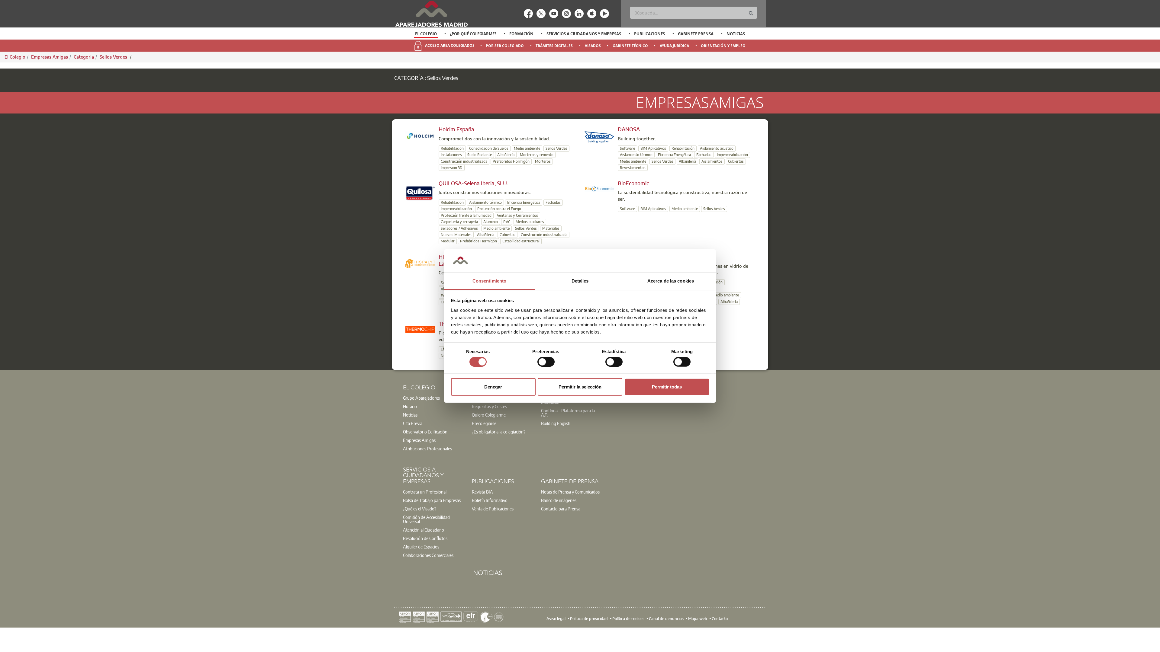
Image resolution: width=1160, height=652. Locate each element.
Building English (555, 423)
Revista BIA (482, 491)
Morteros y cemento (536, 154)
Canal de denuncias (666, 618)
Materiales (550, 228)
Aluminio (490, 221)
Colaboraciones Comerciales (428, 555)
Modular (448, 241)
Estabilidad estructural (521, 241)
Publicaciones (649, 34)
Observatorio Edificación (425, 431)
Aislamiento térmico (636, 154)
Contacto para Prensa (560, 508)
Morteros (543, 161)
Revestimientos (633, 167)
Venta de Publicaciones (493, 508)
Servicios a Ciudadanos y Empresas (583, 34)
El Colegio (426, 34)
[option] (426, 34)
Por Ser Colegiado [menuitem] (505, 45)
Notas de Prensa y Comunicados (570, 491)
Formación (521, 34)
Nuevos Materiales (456, 234)
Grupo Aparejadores (421, 398)
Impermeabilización (732, 154)
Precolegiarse (484, 423)
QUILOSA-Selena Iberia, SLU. (473, 183)
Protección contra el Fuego (499, 208)
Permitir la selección (580, 386)
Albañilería (505, 154)
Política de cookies (628, 618)
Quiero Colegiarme (489, 414)
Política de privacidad (589, 618)
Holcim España (456, 129)
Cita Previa (412, 423)
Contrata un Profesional (424, 491)
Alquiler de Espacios (421, 546)
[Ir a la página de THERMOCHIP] (420, 328)
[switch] (546, 361)
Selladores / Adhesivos (459, 228)
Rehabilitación (452, 148)
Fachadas (703, 154)
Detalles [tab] (580, 280)
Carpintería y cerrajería (459, 221)
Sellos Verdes (114, 56)
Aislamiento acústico (716, 148)
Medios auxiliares (530, 221)
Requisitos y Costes (489, 406)
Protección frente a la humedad (466, 215)
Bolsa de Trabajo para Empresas (432, 500)
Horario (410, 406)
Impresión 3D (451, 167)
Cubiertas (736, 161)
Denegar (493, 386)
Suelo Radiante (479, 154)
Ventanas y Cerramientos (517, 215)
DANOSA (629, 129)
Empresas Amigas (49, 56)
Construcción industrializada (464, 161)
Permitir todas (667, 386)
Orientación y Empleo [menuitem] (723, 45)
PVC (506, 221)
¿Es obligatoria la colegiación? (498, 431)
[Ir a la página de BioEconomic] (599, 188)
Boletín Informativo (489, 500)
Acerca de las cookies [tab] (670, 280)
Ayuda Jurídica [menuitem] (674, 45)
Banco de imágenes (558, 500)
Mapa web (697, 618)
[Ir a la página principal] (431, 13)
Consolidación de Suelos (488, 148)
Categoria (84, 56)
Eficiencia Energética (674, 154)
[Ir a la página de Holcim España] (420, 135)
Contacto (720, 618)
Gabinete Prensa (696, 34)
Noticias (736, 34)
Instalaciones (451, 154)
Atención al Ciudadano (423, 529)
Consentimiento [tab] (489, 280)
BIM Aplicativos (653, 148)
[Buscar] (751, 13)
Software (627, 148)
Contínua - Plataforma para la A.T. (568, 412)
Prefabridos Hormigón (511, 161)
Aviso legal (556, 618)
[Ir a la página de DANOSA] (599, 136)
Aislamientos (712, 161)
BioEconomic (633, 183)
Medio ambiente (527, 148)
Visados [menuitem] (593, 45)
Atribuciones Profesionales (427, 448)
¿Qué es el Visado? (419, 508)
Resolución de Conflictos (425, 538)
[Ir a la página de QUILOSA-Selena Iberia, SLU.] (420, 192)
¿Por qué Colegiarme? (473, 34)
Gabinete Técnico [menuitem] (630, 45)
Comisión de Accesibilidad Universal (426, 519)
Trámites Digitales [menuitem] (554, 45)
